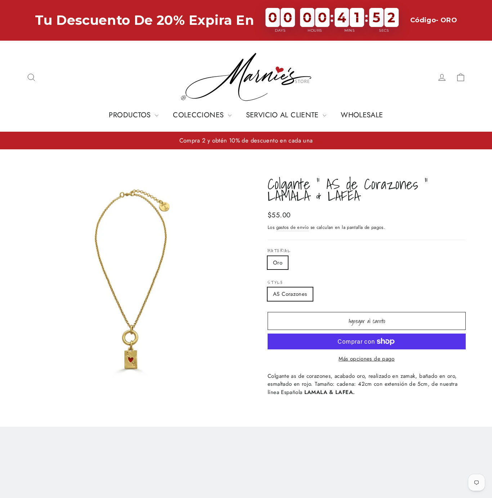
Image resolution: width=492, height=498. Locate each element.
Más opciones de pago (367, 359)
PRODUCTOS (131, 115)
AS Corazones (290, 294)
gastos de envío (292, 227)
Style (275, 282)
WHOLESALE (362, 115)
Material (279, 251)
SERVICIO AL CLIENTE (283, 115)
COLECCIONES (199, 115)
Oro (277, 263)
